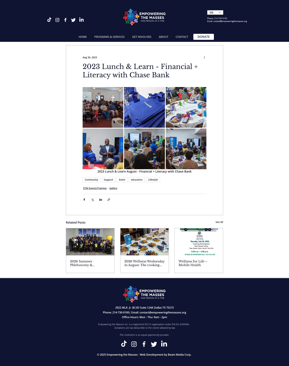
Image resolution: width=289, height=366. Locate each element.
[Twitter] (73, 20)
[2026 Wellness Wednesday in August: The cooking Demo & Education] (144, 241)
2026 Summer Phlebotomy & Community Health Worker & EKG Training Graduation (88, 263)
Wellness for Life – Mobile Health (193, 263)
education (136, 179)
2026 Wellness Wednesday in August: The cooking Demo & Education (144, 263)
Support (108, 179)
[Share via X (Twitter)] (92, 199)
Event (122, 179)
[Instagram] (57, 20)
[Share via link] (108, 199)
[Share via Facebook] (84, 199)
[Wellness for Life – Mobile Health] (199, 241)
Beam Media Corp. (179, 354)
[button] (109, 37)
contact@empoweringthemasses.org (162, 312)
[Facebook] (65, 20)
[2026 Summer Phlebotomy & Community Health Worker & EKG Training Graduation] (90, 241)
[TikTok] (49, 20)
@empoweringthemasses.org (233, 21)
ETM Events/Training (95, 188)
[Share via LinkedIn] (100, 199)
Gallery (113, 188)
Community (91, 179)
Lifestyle (153, 179)
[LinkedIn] (81, 20)
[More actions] (204, 57)
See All (219, 222)
